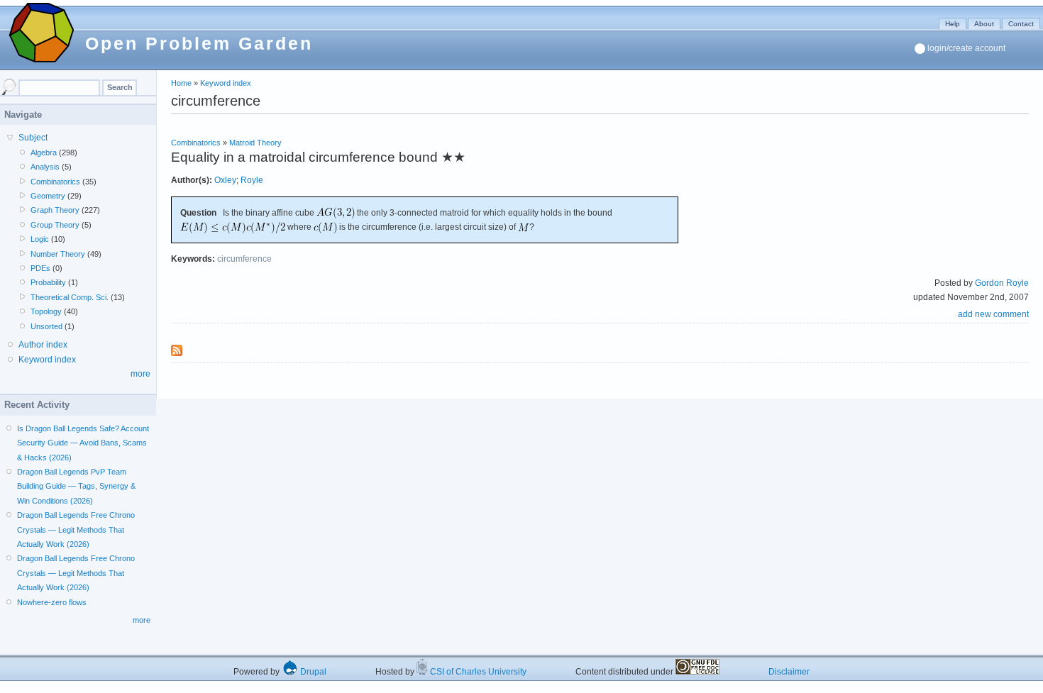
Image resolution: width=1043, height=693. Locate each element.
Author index (42, 345)
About (984, 24)
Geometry (48, 196)
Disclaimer (789, 672)
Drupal (312, 672)
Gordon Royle (1002, 283)
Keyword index (225, 83)
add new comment (993, 314)
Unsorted (46, 326)
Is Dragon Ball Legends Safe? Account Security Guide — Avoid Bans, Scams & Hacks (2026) (83, 443)
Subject (33, 138)
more (140, 374)
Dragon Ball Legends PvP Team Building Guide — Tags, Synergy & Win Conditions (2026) (76, 486)
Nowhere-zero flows (52, 602)
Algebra (44, 152)
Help (952, 24)
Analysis (45, 166)
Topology (46, 311)
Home (181, 83)
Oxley (225, 180)
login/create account (966, 48)
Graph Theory (55, 210)
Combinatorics (196, 142)
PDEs (40, 268)
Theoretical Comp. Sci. (70, 297)
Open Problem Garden (199, 43)
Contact (1021, 24)
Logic (40, 239)
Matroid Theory (255, 142)
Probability (48, 282)
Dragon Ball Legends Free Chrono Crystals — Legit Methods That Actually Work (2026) (76, 529)
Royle (252, 180)
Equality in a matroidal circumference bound (304, 157)
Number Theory (58, 254)
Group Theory (55, 225)
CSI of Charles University (477, 672)
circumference (244, 259)
